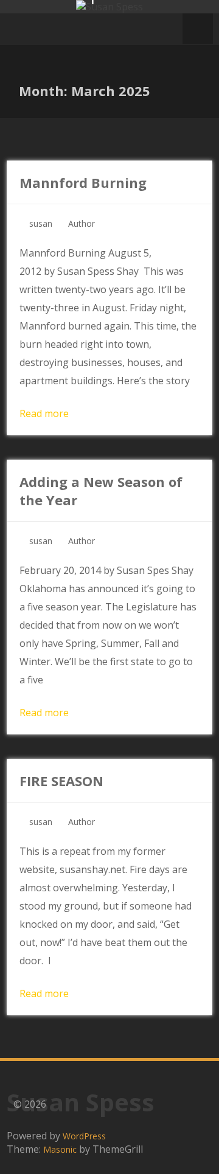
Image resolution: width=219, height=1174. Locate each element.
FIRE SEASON (61, 781)
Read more (44, 413)
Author (81, 223)
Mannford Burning (83, 182)
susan (40, 223)
